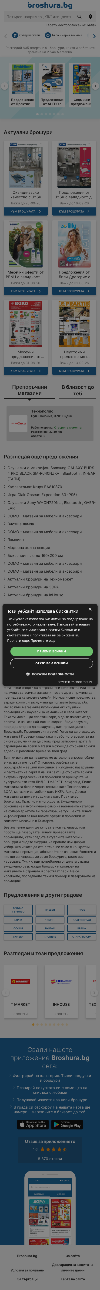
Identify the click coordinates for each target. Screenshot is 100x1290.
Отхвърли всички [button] (51, 663)
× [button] (90, 609)
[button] (50, 674)
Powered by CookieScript (75, 682)
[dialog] (50, 645)
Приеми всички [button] (51, 651)
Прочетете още (43, 640)
